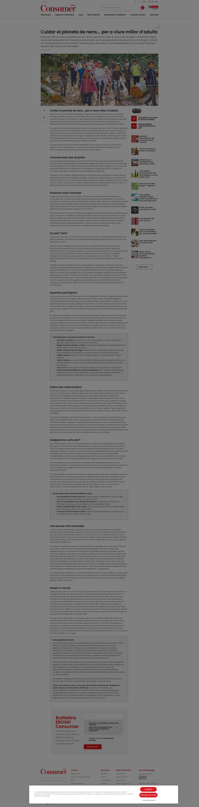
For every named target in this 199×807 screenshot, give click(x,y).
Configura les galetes (148, 800)
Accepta (148, 789)
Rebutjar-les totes (148, 795)
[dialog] (103, 794)
